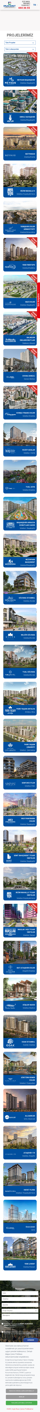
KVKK (9, 1409)
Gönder (30, 1340)
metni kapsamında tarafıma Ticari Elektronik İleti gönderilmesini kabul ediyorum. (20, 1333)
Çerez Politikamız (26, 1409)
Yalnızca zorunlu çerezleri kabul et (21, 1391)
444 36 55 (24, 7)
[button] (2, 706)
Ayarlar (21, 1397)
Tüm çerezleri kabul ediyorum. (21, 1403)
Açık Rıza (15, 1409)
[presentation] (6, 65)
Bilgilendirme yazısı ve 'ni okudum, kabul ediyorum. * (18, 1325)
